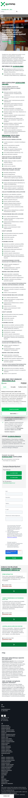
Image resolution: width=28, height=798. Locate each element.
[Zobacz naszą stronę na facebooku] (2, 715)
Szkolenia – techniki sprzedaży (7, 765)
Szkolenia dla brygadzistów (6, 767)
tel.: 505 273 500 (14, 477)
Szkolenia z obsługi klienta (6, 750)
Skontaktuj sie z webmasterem (7, 783)
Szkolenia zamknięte (5, 725)
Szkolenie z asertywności (6, 747)
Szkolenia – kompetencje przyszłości (8, 734)
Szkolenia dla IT (4, 773)
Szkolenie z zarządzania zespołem (7, 741)
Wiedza (2, 777)
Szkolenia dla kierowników (6, 761)
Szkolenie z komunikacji (5, 768)
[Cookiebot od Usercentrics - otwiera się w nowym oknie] (21, 383)
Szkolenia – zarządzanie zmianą (7, 757)
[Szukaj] (16, 11)
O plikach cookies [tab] (22, 386)
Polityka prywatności (5, 780)
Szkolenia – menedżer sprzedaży (7, 764)
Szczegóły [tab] (13, 386)
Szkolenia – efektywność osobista (7, 729)
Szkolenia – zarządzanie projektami (8, 731)
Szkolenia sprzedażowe (5, 728)
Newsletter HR (5, 9)
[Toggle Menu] (2, 15)
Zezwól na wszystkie (14, 409)
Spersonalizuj (13, 413)
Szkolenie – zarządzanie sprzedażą (8, 760)
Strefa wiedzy (3, 779)
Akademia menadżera (5, 743)
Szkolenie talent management (6, 751)
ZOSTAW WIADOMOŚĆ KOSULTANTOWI (11, 459)
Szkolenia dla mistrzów (5, 753)
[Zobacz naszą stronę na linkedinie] (5, 715)
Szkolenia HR (3, 732)
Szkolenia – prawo (4, 737)
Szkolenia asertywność (5, 763)
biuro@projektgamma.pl (5, 709)
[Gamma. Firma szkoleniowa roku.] (8, 4)
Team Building (4, 774)
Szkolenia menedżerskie (5, 726)
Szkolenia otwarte (4, 771)
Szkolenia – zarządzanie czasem (7, 758)
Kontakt (2, 776)
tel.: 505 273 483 (14, 473)
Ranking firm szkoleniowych (6, 770)
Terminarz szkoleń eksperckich (7, 740)
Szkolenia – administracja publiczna (8, 735)
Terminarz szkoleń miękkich (6, 738)
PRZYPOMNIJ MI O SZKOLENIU (9, 460)
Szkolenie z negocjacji (5, 748)
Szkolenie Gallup (4, 744)
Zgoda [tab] (4, 386)
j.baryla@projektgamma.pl (9, 483)
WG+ (11, 9)
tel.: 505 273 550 (4, 710)
